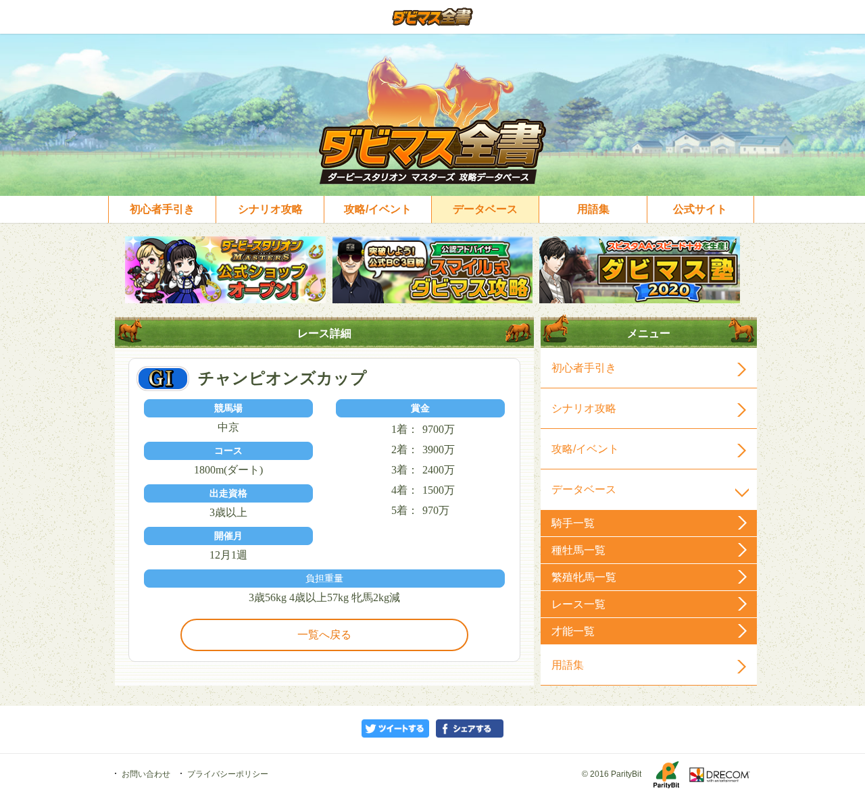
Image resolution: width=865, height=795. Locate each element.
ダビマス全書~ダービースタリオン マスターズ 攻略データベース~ (433, 16)
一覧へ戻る (324, 634)
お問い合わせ (146, 774)
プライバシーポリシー (227, 774)
